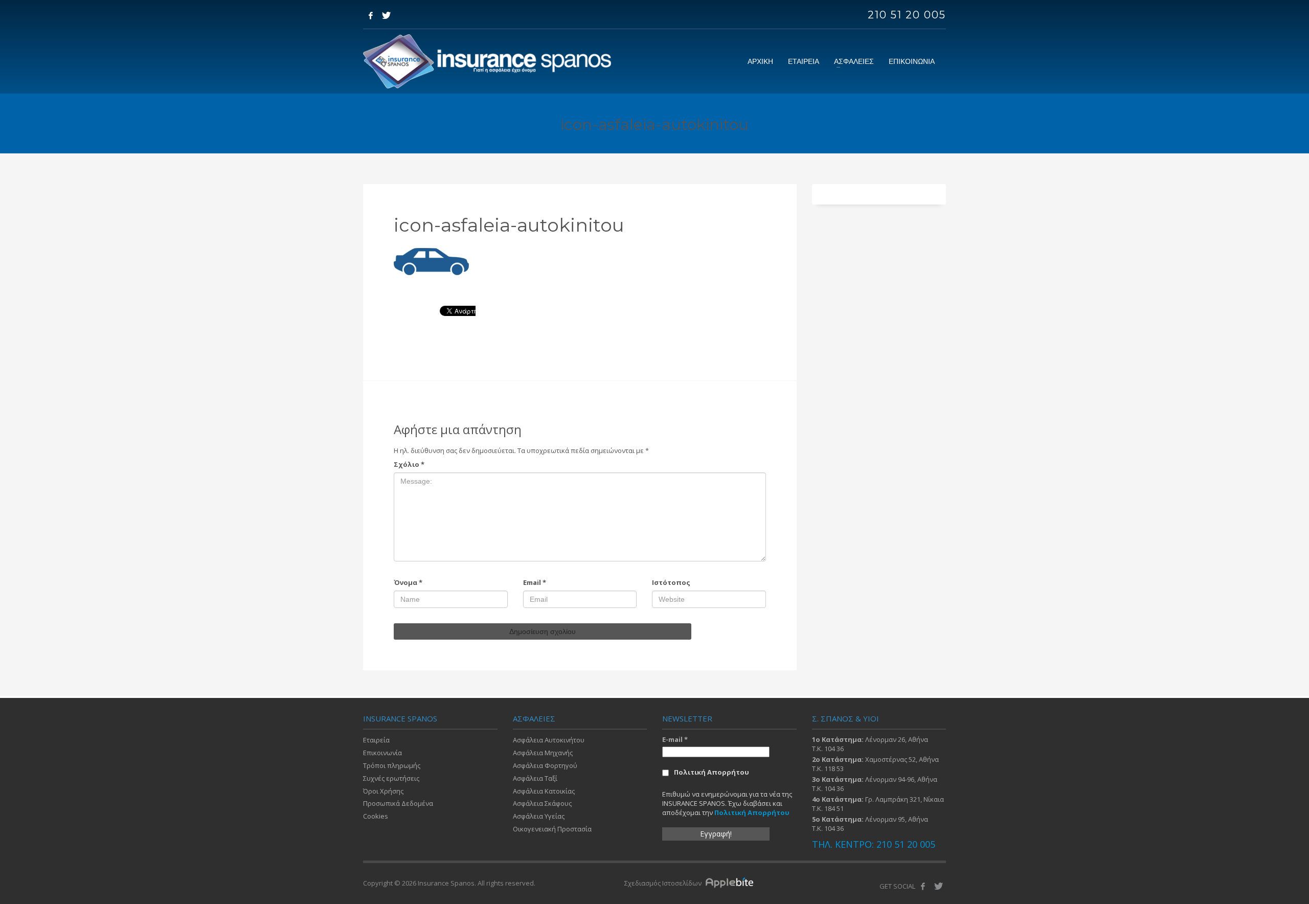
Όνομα (408, 582)
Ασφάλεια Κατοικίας (544, 791)
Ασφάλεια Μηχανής (543, 752)
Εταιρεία (376, 739)
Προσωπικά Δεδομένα (398, 803)
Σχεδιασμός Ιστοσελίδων (663, 883)
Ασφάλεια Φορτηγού (545, 765)
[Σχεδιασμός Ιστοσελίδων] (732, 883)
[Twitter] (386, 15)
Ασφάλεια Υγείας (539, 816)
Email (534, 582)
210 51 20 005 (907, 15)
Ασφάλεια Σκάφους (542, 803)
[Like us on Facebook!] (923, 886)
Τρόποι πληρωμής (391, 765)
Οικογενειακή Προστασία (552, 828)
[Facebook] (370, 15)
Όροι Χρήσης (383, 791)
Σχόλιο (409, 464)
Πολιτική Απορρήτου (711, 772)
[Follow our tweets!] (938, 886)
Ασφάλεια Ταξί (535, 778)
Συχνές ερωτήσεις (391, 778)
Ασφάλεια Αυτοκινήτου (548, 739)
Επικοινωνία (382, 752)
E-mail (675, 739)
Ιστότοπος (671, 582)
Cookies (375, 816)
